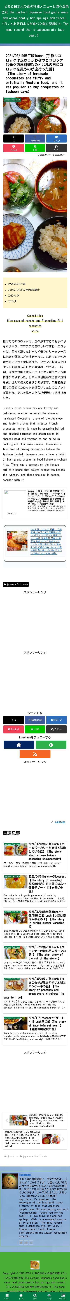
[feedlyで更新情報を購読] (51, 745)
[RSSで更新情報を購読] (35, 754)
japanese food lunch (17, 584)
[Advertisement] (35, 620)
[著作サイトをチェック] (19, 745)
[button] (56, 148)
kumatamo (25, 1174)
